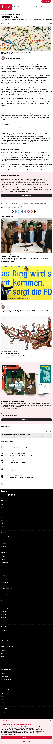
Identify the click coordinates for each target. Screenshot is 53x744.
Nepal (2, 540)
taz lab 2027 (3, 663)
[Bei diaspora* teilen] (28, 211)
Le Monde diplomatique (6, 679)
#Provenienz (36, 203)
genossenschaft (4, 582)
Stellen (2, 565)
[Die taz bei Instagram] (15, 495)
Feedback (3, 712)
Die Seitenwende (4, 562)
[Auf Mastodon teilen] (16, 211)
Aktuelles (3, 556)
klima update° (4, 611)
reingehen (3, 620)
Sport (2, 517)
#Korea (45, 203)
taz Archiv (3, 683)
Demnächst (3, 650)
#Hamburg (3, 203)
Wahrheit (3, 526)
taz (4, 491)
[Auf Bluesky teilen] (19, 211)
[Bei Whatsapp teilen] (25, 211)
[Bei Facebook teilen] (22, 211)
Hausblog (3, 559)
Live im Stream (4, 656)
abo (1, 579)
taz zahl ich (3, 585)
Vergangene (3, 660)
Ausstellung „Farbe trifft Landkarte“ (24, 75)
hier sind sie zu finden (44, 436)
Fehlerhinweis (17, 207)
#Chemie (21, 203)
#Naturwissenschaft (28, 203)
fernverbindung (4, 608)
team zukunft (4, 630)
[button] (51, 1)
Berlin (2, 520)
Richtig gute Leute (5, 543)
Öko (2, 507)
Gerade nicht (46, 720)
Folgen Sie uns (4, 494)
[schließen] (51, 721)
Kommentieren (10, 207)
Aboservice (3, 716)
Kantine (2, 696)
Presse (2, 569)
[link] (20, 7)
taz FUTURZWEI (4, 676)
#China (41, 203)
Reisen (2, 693)
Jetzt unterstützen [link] (26, 195)
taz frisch (3, 634)
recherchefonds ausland (6, 588)
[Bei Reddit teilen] (32, 211)
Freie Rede (3, 617)
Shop (2, 699)
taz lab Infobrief (4, 640)
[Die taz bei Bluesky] (12, 495)
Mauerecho (3, 614)
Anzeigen (3, 702)
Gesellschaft (3, 511)
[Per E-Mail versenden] (13, 211)
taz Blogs (3, 673)
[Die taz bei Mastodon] (9, 495)
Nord (2, 523)
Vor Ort (2, 653)
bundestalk (3, 605)
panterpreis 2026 (4, 595)
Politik (2, 504)
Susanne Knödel (25, 103)
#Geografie (16, 203)
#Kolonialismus (9, 203)
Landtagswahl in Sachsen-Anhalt (8, 536)
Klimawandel (3, 546)
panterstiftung (4, 591)
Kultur (2, 514)
